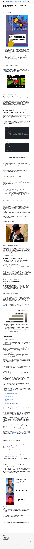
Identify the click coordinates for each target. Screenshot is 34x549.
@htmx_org (29, 541)
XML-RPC (12, 265)
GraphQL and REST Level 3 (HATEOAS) (11, 456)
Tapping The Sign (7, 12)
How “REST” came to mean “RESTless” (13, 258)
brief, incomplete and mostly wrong (20, 89)
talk (20, 1)
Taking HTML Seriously (8, 397)
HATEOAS (6, 400)
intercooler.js (13, 383)
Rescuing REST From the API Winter (11, 393)
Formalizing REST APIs (7, 302)
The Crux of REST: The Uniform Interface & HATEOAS (13, 112)
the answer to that (16, 513)
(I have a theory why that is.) (24, 410)
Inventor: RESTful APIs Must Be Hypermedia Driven (13, 189)
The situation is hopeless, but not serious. (10, 506)
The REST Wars (6, 371)
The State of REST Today (8, 406)
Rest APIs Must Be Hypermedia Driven (10, 190)
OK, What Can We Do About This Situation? (14, 465)
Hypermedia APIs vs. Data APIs (10, 399)
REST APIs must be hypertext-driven (11, 61)
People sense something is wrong (9, 512)
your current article (14, 403)
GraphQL (14, 440)
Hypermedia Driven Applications (10, 402)
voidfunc (9, 466)
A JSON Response (6, 141)
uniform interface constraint (15, 117)
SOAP (19, 267)
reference (14, 1)
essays (23, 1)
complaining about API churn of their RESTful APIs (18, 432)
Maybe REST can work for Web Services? (11, 281)
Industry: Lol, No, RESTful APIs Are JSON (11, 214)
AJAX (15, 271)
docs (11, 1)
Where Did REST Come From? (11, 95)
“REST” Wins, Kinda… (7, 336)
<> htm (6, 1)
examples (17, 1)
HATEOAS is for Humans (9, 396)
